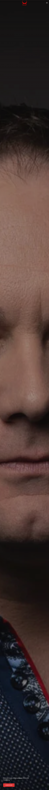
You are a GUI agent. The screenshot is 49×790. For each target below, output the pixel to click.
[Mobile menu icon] (47, 3)
